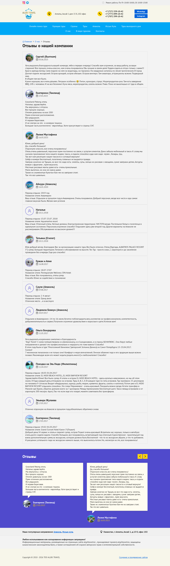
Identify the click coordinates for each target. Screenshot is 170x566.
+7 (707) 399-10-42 (114, 16)
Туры (85, 26)
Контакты (100, 31)
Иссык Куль (110, 26)
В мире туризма (83, 31)
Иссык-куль (67, 531)
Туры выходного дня (131, 26)
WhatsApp (141, 11)
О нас (68, 31)
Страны (74, 26)
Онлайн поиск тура (38, 26)
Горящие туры (58, 26)
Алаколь (96, 26)
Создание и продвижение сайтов (133, 557)
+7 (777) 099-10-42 (114, 14)
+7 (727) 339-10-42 (114, 11)
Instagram (141, 16)
